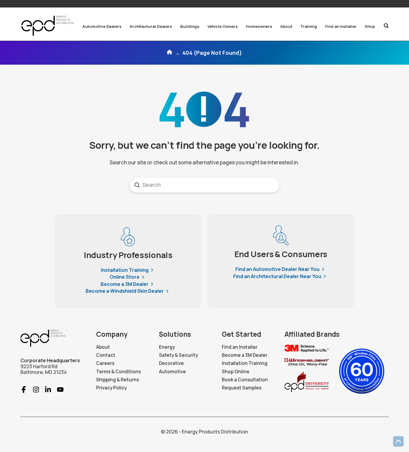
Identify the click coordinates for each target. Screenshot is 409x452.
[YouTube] (57, 389)
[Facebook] (23, 389)
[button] (102, 26)
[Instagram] (33, 389)
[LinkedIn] (45, 389)
